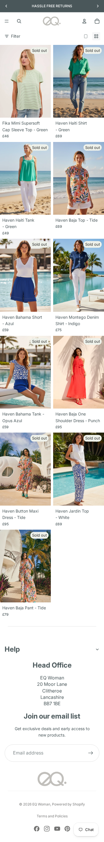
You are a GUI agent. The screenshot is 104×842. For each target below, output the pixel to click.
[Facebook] (36, 828)
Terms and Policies (52, 816)
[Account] (84, 21)
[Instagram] (46, 828)
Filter (15, 36)
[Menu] (6, 21)
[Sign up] (91, 753)
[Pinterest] (67, 828)
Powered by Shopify (68, 804)
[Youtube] (57, 828)
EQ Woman (41, 804)
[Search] (19, 21)
